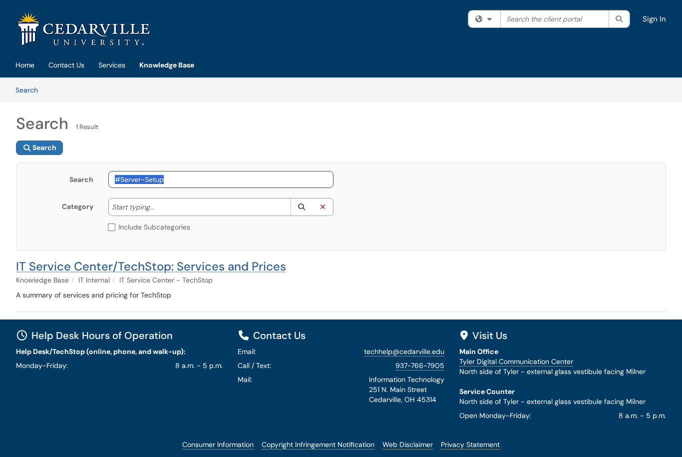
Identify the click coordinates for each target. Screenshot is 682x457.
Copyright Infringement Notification (318, 444)
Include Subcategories (154, 227)
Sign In (654, 19)
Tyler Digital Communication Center (516, 361)
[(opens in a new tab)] (84, 29)
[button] (301, 207)
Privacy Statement (470, 444)
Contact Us (66, 65)
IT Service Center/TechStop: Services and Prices (151, 266)
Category (77, 206)
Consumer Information (218, 444)
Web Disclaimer (407, 444)
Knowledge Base (166, 65)
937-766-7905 (419, 365)
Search (30, 89)
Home (24, 65)
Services (111, 65)
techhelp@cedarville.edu (404, 351)
